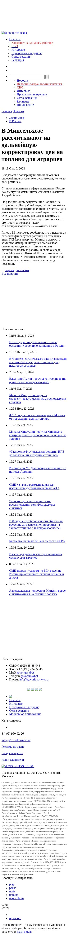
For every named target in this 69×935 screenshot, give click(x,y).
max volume (16, 898)
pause (12, 888)
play (11, 884)
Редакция (18, 60)
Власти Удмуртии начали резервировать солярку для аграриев (35, 555)
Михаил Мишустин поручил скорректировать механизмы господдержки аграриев (37, 399)
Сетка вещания (21, 56)
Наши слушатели (13, 759)
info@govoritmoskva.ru (33, 679)
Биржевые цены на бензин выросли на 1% (37, 541)
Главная (7, 111)
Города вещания (12, 753)
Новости (15, 39)
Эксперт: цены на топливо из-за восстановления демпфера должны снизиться (32, 504)
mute (12, 891)
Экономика (16, 117)
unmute (13, 894)
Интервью (18, 49)
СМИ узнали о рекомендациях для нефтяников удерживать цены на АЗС (34, 486)
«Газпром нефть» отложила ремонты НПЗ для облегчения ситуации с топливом (36, 453)
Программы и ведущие (27, 53)
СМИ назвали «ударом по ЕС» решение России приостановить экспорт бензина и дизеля (36, 574)
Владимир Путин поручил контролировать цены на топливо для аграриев (37, 380)
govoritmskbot (25, 672)
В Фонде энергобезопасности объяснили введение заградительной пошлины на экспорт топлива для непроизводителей (36, 524)
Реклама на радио (13, 746)
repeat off (15, 918)
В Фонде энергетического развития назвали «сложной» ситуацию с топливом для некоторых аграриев (38, 362)
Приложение (25, 104)
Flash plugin (24, 931)
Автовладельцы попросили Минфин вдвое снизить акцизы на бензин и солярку (37, 592)
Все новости (10, 273)
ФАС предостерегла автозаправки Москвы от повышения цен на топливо (37, 416)
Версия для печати (17, 270)
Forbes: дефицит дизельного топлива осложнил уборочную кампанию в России (37, 344)
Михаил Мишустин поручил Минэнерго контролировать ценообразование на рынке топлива (37, 435)
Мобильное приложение (25, 714)
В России (15, 121)
